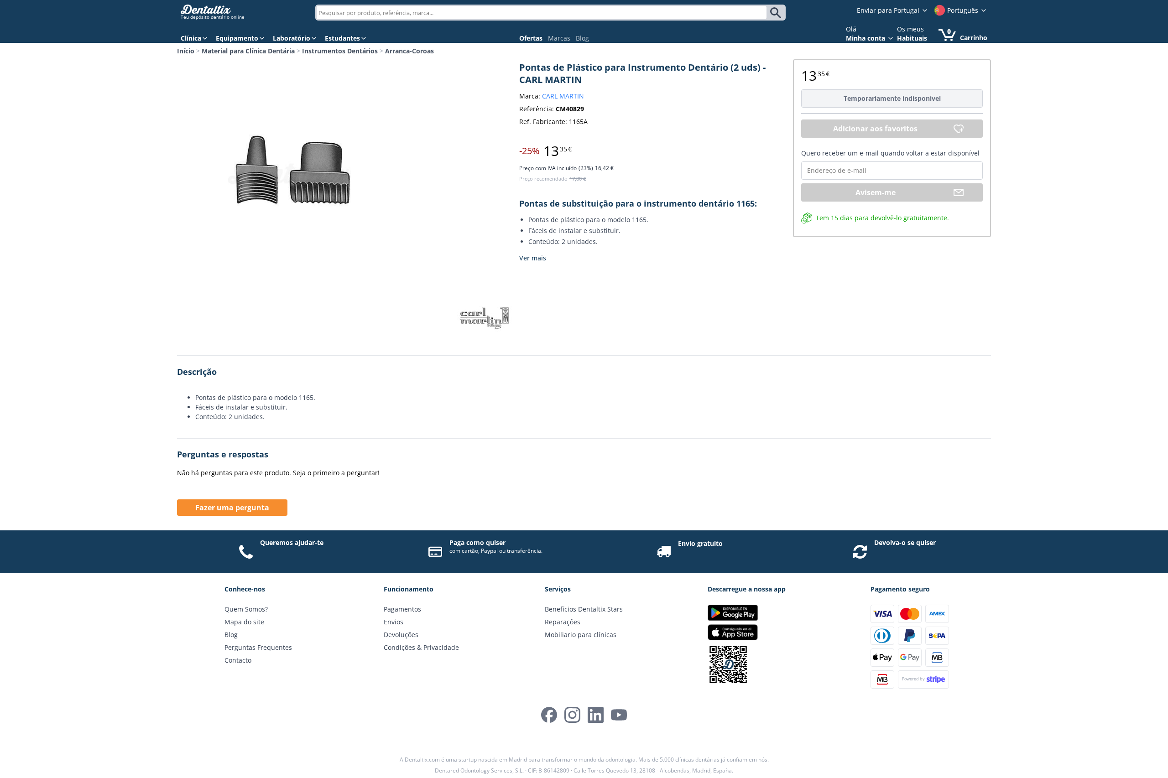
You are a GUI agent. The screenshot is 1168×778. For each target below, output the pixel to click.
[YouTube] (619, 715)
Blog (582, 38)
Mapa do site (244, 621)
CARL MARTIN (563, 96)
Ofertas (530, 38)
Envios (393, 621)
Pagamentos (402, 609)
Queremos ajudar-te (291, 542)
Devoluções (401, 634)
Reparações (562, 621)
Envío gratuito (700, 543)
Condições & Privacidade (421, 647)
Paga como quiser (477, 542)
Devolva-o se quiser (905, 542)
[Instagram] (572, 715)
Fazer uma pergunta (232, 508)
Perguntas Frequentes (258, 647)
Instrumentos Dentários (340, 51)
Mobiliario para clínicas (580, 634)
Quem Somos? (246, 609)
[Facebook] (549, 715)
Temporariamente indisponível (892, 98)
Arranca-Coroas (409, 51)
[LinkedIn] (596, 715)
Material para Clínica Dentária (248, 51)
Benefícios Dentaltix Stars (584, 609)
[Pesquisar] (777, 12)
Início (185, 51)
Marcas (559, 38)
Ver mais (532, 258)
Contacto (237, 660)
